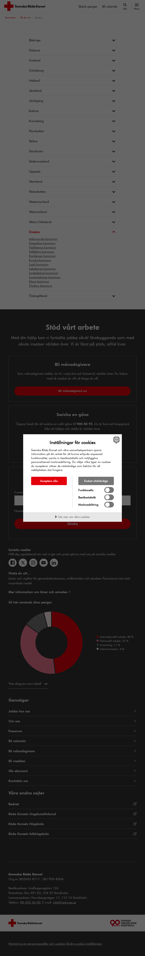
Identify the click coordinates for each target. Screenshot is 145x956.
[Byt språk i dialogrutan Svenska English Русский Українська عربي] (116, 440)
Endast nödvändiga (96, 481)
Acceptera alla (49, 481)
